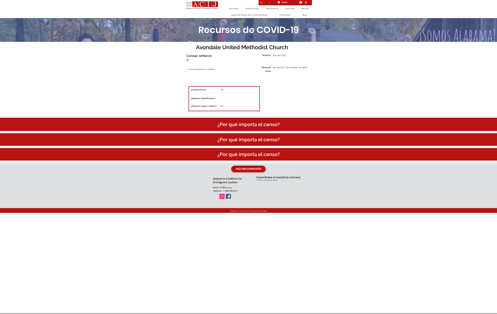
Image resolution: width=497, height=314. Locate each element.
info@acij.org (225, 187)
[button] (252, 8)
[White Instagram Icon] (305, 2)
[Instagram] (222, 196)
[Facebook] (300, 2)
